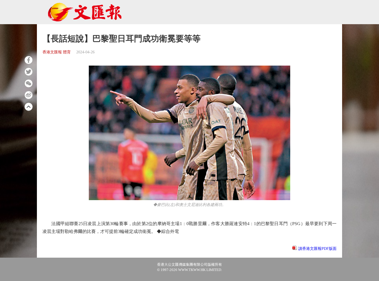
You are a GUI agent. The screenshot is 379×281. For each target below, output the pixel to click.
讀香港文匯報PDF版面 (317, 249)
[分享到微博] (28, 95)
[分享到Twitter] (28, 72)
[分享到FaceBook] (28, 60)
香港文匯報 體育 (56, 52)
